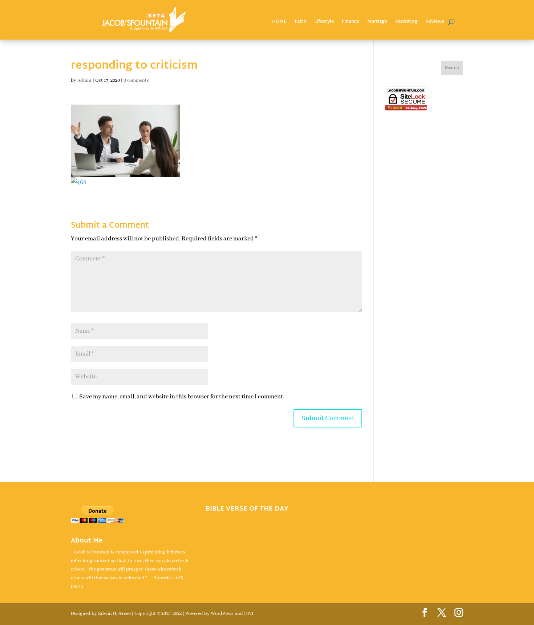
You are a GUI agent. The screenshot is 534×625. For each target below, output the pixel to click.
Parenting (406, 22)
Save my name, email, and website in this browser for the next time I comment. (181, 397)
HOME (279, 22)
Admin (84, 80)
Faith (300, 22)
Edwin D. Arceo (114, 613)
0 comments (136, 80)
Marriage (377, 22)
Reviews (434, 22)
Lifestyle (324, 22)
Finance (350, 22)
